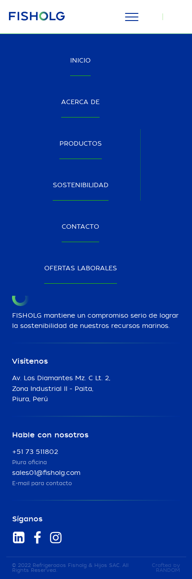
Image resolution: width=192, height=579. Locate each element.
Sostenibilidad (81, 185)
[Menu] (131, 17)
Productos (80, 144)
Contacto (80, 227)
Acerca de (80, 102)
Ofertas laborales (80, 268)
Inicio (80, 61)
